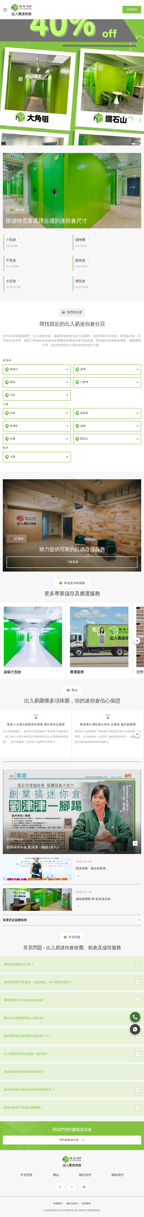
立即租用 (132, 9)
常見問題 (26, 1174)
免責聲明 (86, 1203)
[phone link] (135, 1017)
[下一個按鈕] (137, 641)
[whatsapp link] (135, 1029)
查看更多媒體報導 (15, 920)
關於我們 (85, 1174)
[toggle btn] (138, 964)
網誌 (56, 1174)
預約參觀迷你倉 (69, 1140)
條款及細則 (72, 1203)
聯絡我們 (118, 1174)
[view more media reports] (138, 920)
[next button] (137, 734)
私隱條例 (57, 1203)
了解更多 (72, 561)
